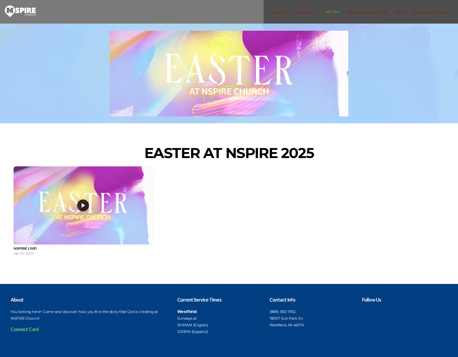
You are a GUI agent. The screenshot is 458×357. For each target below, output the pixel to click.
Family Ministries (367, 12)
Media (332, 12)
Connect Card (25, 329)
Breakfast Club (431, 12)
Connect (306, 12)
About (279, 12)
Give (401, 12)
